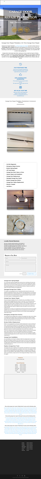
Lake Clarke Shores (20, 429)
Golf (10, 428)
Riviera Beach (32, 432)
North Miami (18, 411)
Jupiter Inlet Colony (13, 429)
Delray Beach (34, 427)
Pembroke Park (20, 421)
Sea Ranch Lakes (11, 422)
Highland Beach (27, 428)
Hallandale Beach (13, 418)
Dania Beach (23, 417)
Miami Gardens (23, 410)
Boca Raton (14, 427)
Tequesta (22, 433)
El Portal (5, 409)
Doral (35, 407)
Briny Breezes (24, 427)
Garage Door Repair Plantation (11, 43)
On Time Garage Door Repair (21, 45)
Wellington (26, 433)
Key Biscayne (7, 410)
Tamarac (26, 422)
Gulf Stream (18, 428)
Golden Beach (14, 409)
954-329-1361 (21, 359)
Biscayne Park (22, 407)
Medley (11, 410)
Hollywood (24, 418)
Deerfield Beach (31, 417)
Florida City (10, 409)
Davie (27, 417)
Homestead (29, 409)
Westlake (30, 433)
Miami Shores (33, 410)
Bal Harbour (10, 407)
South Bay (11, 433)
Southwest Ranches (18, 422)
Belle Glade (9, 427)
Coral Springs (18, 417)
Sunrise (23, 422)
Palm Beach (7, 432)
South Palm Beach (17, 433)
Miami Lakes (28, 410)
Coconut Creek (8, 417)
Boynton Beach (19, 427)
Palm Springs (26, 432)
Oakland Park (11, 421)
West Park (30, 422)
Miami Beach (18, 410)
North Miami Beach (24, 411)
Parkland (15, 421)
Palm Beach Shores (20, 432)
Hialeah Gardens (24, 409)
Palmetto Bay (34, 411)
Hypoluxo (32, 428)
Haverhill (22, 428)
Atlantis (5, 427)
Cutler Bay (32, 407)
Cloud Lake (30, 427)
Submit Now (31, 273)
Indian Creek (34, 409)
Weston (34, 422)
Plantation (31, 421)
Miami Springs (6, 411)
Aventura (6, 407)
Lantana (34, 429)
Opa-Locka (30, 411)
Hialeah (19, 409)
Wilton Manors (20, 423)
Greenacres (14, 428)
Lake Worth (31, 429)
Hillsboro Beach (19, 418)
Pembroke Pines (26, 421)
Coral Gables (27, 407)
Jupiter (8, 429)
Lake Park (26, 429)
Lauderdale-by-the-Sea (31, 418)
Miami (14, 410)
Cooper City (13, 417)
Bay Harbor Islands (16, 407)
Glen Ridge (7, 428)
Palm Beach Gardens (12, 432)
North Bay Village (12, 411)
